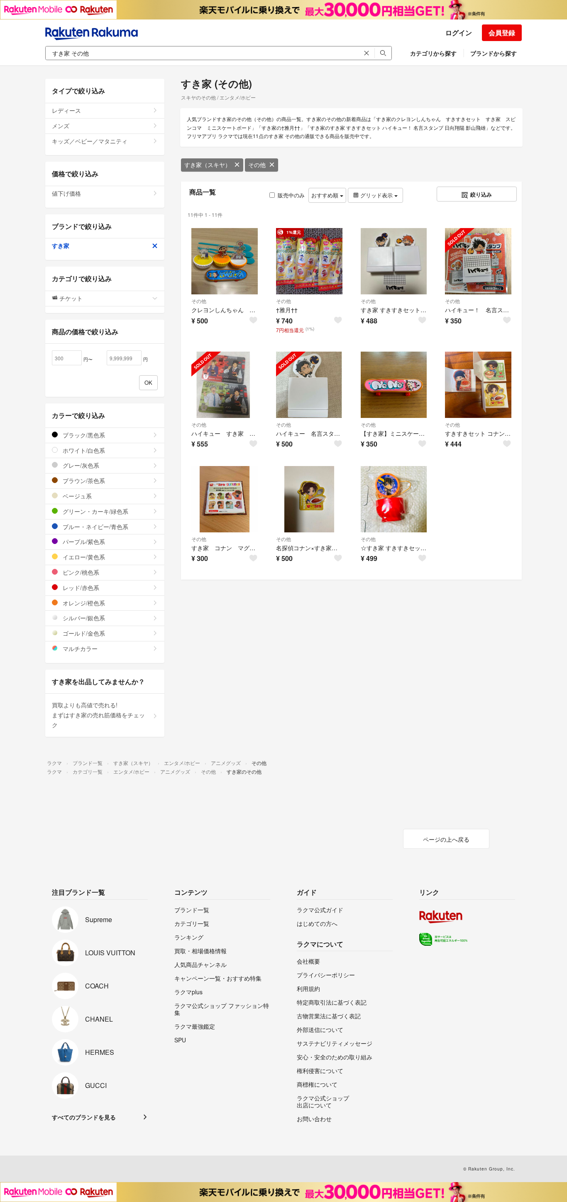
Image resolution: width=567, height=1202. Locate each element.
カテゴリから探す (433, 53)
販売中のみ (291, 195)
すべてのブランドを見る (84, 1117)
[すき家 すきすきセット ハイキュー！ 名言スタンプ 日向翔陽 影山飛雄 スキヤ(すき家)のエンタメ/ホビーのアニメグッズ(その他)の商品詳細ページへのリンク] (394, 261)
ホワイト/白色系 (83, 450)
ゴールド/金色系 (83, 633)
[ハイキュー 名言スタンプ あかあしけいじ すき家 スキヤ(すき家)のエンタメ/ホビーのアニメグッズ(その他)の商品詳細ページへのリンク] (309, 385)
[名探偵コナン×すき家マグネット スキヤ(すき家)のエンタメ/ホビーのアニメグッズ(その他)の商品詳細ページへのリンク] (309, 499)
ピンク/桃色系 (80, 572)
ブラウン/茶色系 (83, 480)
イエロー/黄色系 (83, 557)
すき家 (60, 245)
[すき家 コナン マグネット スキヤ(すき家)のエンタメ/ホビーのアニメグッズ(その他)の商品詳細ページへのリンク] (224, 499)
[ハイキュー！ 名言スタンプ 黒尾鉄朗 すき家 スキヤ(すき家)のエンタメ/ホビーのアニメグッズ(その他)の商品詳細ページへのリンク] (478, 261)
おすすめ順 (325, 195)
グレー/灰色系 (80, 465)
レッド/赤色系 (80, 587)
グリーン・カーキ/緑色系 (94, 511)
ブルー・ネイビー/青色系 (94, 526)
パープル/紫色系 (83, 541)
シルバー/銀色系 (83, 618)
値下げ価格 (66, 193)
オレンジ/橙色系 (83, 603)
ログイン (458, 32)
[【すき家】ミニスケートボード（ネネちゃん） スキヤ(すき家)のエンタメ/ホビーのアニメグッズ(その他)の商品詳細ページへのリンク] (394, 385)
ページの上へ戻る (446, 839)
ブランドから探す (493, 53)
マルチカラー (79, 648)
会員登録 (502, 32)
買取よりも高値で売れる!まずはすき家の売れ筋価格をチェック (98, 715)
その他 (257, 164)
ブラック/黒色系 (83, 435)
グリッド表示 (376, 195)
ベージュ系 (76, 496)
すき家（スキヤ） (207, 164)
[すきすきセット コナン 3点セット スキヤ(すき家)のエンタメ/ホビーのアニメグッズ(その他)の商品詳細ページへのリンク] (478, 385)
